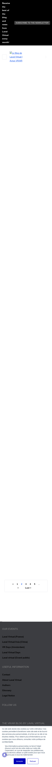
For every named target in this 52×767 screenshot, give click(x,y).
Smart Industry (16, 366)
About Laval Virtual (12, 680)
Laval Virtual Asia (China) (15, 642)
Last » (28, 588)
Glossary (6, 690)
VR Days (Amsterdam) (13, 647)
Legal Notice (8, 695)
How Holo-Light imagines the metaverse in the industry (23, 401)
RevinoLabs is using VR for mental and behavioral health (25, 153)
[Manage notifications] (4, 755)
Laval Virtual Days (11, 652)
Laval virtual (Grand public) (16, 657)
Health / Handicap (17, 117)
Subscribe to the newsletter (32, 23)
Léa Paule (13, 164)
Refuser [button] (33, 761)
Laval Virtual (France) (13, 636)
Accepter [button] (19, 761)
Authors (6, 685)
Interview (35, 117)
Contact (6, 674)
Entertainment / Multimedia (22, 284)
